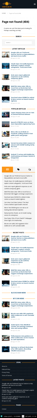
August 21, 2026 (16, 319)
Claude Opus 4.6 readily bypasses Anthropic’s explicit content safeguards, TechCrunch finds (22, 65)
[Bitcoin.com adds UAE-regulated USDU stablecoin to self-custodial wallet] (5, 315)
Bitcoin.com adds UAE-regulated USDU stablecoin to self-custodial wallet (22, 315)
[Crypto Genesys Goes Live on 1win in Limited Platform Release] (5, 114)
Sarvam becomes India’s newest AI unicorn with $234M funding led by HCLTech (23, 144)
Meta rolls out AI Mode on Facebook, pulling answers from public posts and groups (22, 133)
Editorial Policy (6, 369)
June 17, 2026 (15, 160)
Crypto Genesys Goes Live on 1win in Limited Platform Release (22, 113)
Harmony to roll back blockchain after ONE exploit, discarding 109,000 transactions (22, 349)
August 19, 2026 (16, 116)
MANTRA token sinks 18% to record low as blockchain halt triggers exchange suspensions (22, 88)
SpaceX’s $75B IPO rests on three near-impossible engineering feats (23, 123)
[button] (34, 4)
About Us (4, 366)
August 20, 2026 (16, 330)
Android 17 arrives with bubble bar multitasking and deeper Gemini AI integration (23, 156)
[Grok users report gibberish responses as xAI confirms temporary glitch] (5, 77)
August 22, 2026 (16, 58)
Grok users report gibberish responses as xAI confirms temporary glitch (20, 76)
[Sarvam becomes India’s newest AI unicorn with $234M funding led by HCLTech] (5, 145)
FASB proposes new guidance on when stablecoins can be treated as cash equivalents (22, 337)
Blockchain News (18, 293)
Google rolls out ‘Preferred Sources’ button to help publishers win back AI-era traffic (22, 54)
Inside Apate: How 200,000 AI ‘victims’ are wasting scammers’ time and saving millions (22, 326)
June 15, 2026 (15, 126)
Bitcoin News (18, 298)
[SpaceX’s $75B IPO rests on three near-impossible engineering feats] (5, 124)
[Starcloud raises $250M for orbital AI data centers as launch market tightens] (5, 99)
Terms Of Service (7, 375)
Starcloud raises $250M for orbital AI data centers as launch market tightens (22, 99)
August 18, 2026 (16, 353)
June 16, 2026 (15, 137)
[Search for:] (18, 42)
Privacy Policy (6, 372)
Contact (4, 409)
